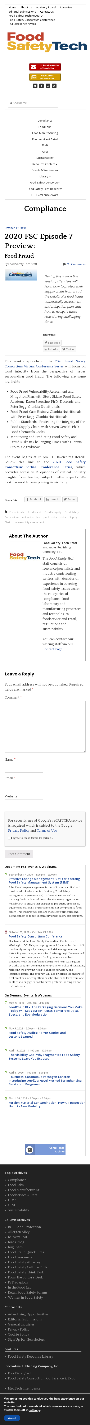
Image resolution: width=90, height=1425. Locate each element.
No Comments (76, 264)
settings (34, 1410)
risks (63, 517)
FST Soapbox (18, 1282)
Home (12, 7)
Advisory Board (46, 7)
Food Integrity (53, 512)
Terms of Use (47, 830)
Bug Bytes (15, 1247)
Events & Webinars (44, 170)
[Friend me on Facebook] (41, 86)
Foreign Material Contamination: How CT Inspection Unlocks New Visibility (47, 1104)
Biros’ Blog (16, 1242)
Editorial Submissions (22, 11)
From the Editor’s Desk (25, 1277)
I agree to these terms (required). (32, 837)
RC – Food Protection (24, 1227)
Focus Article (16, 512)
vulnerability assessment (29, 522)
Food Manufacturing (45, 133)
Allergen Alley (19, 1232)
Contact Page (52, 649)
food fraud (34, 512)
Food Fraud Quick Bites (26, 1252)
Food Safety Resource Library (30, 1356)
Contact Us (47, 11)
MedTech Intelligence (24, 1388)
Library (44, 176)
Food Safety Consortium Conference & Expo (42, 1378)
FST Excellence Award (22, 24)
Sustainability (45, 158)
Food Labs (45, 127)
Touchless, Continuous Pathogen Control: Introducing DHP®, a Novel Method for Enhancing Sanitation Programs (45, 1080)
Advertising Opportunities (28, 1314)
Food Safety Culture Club (27, 1267)
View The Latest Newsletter (45, 77)
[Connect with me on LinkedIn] (48, 86)
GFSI (45, 151)
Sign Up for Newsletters (26, 1339)
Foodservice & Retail (45, 139)
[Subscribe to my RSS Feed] (54, 86)
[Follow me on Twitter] (35, 86)
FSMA (45, 145)
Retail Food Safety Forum (27, 1292)
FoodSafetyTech (20, 1373)
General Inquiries (21, 1324)
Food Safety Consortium (45, 182)
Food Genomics (20, 1257)
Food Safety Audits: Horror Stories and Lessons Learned (37, 1034)
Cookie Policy (18, 1334)
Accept (12, 1418)
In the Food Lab (20, 1287)
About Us (26, 7)
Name (10, 760)
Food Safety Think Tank (26, 1272)
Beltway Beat (17, 1237)
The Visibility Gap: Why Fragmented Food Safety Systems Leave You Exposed (44, 1057)
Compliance (45, 120)
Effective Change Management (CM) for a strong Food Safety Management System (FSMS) (44, 881)
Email (10, 778)
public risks (50, 517)
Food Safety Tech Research (26, 15)
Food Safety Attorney (24, 1262)
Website (11, 796)
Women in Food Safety (25, 1297)
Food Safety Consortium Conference (32, 20)
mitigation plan (31, 517)
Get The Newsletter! (45, 67)
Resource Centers (43, 164)
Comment (13, 697)
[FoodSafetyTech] (46, 47)
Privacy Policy (19, 830)
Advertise (66, 7)
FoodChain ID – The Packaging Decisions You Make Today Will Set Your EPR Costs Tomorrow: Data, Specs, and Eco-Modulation (45, 1010)
